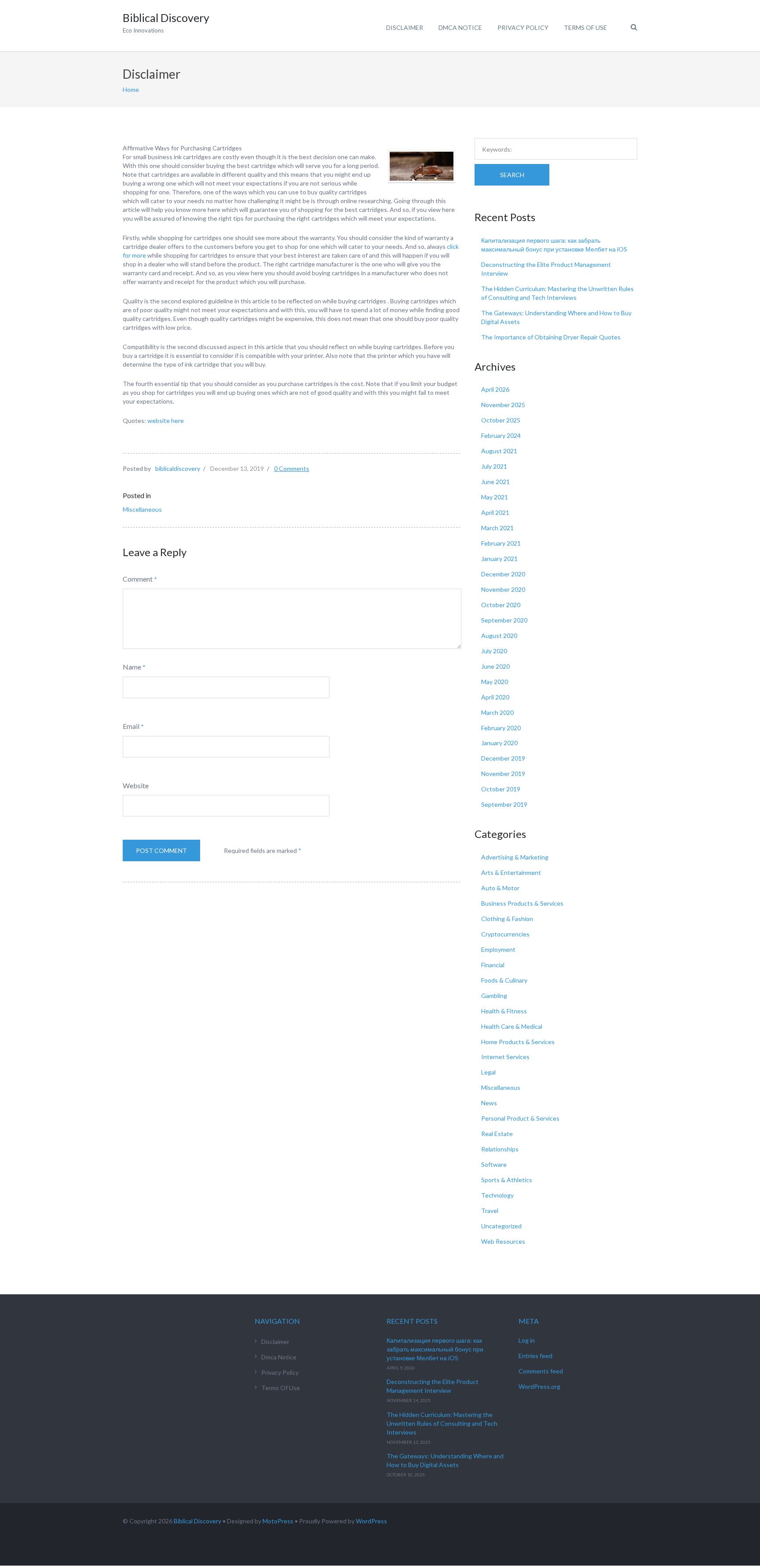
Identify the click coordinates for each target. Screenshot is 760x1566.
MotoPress (278, 1521)
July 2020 (494, 651)
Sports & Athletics (506, 1180)
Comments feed (541, 1371)
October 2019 (500, 789)
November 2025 (503, 404)
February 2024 (501, 435)
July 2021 (494, 466)
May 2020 (494, 681)
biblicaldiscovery (177, 468)
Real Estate (497, 1133)
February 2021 (501, 543)
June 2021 (495, 481)
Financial (492, 965)
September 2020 (504, 620)
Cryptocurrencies (505, 934)
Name (132, 667)
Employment (498, 949)
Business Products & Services (522, 903)
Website (136, 785)
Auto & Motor (500, 888)
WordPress (371, 1521)
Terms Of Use (585, 27)
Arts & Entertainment (511, 872)
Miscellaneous (142, 509)
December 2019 (503, 758)
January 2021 (499, 558)
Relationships (500, 1149)
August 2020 (499, 635)
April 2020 (495, 697)
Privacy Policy (522, 27)
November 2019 (503, 773)
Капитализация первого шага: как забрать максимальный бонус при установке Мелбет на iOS (435, 1349)
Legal (488, 1072)
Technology (497, 1195)
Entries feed (535, 1355)
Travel (489, 1210)
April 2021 (495, 512)
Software (494, 1164)
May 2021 (494, 497)
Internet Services (505, 1056)
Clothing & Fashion (507, 918)
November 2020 (503, 589)
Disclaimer (404, 27)
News (489, 1103)
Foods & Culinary (504, 980)
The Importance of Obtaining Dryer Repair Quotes (551, 337)
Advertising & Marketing (514, 857)
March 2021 (497, 528)
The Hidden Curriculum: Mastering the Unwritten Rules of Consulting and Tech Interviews (442, 1423)
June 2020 (495, 666)
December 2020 (503, 574)
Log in (527, 1340)
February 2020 (501, 728)
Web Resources (503, 1241)
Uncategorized (501, 1226)
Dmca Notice (460, 27)
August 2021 (499, 451)
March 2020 (497, 712)
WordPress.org (539, 1386)
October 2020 (500, 604)
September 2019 (504, 804)
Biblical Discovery (197, 1521)
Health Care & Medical (511, 1026)
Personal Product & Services (520, 1118)
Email (131, 726)
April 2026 (495, 389)
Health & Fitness (504, 1011)
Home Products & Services (518, 1041)
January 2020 (499, 743)
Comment (138, 579)
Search (512, 174)
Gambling (494, 995)
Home (131, 89)
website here (165, 420)
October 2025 (500, 420)
